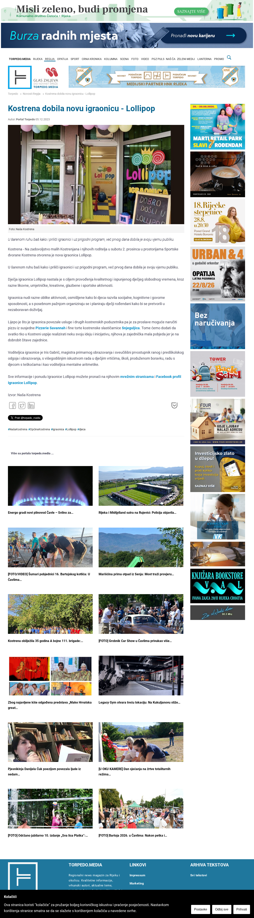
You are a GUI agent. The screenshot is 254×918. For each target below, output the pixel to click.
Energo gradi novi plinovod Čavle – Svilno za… (40, 513)
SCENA (124, 59)
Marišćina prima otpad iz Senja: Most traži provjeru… (136, 574)
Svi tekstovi (198, 875)
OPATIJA (62, 59)
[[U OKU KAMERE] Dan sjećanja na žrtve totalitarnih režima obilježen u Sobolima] (141, 752)
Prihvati (241, 909)
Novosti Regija (31, 94)
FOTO (135, 59)
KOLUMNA (110, 59)
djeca (82, 429)
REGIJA (50, 59)
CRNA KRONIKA (92, 59)
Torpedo (13, 94)
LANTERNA (204, 59)
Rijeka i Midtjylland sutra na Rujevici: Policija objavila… (137, 513)
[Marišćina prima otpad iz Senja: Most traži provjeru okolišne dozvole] (141, 560)
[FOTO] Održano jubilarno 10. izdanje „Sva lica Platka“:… (48, 835)
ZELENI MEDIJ (186, 59)
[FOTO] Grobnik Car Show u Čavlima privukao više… (135, 641)
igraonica (58, 429)
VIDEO (145, 59)
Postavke (200, 909)
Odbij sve (221, 909)
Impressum (137, 875)
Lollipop (71, 429)
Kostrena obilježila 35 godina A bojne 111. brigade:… (45, 641)
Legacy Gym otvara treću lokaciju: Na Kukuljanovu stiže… (139, 702)
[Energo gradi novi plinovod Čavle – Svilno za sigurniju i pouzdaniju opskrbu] (50, 498)
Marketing (137, 883)
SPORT (75, 59)
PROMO (219, 59)
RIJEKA (37, 59)
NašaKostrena (18, 429)
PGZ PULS (158, 59)
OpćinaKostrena (40, 429)
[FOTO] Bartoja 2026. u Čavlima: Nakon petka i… (133, 835)
